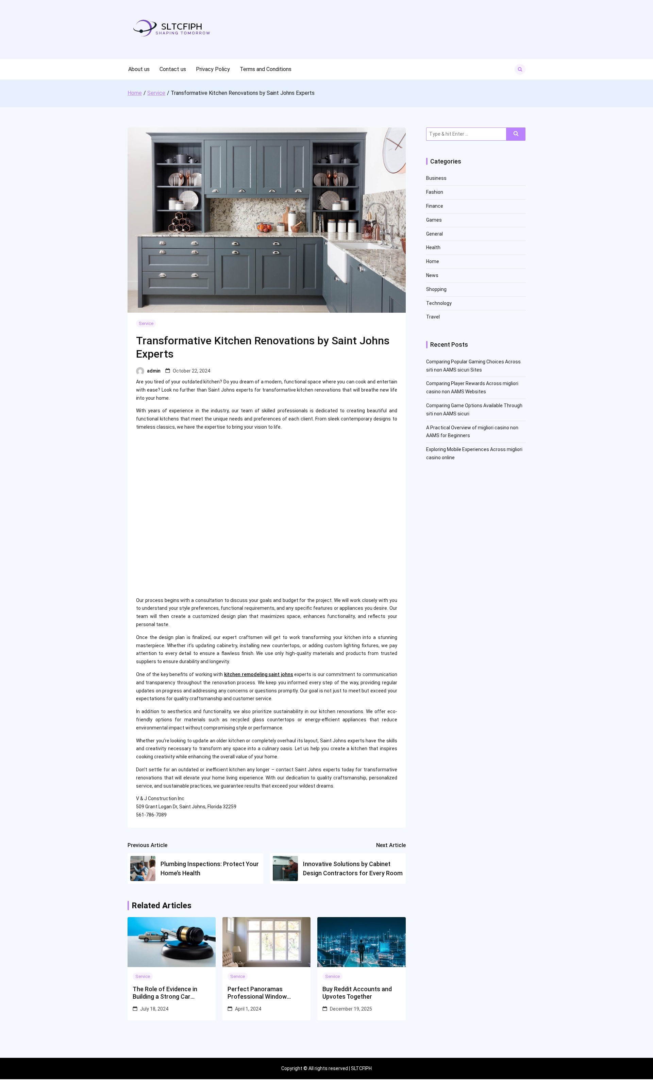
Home (432, 261)
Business (436, 178)
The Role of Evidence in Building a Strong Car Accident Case (165, 992)
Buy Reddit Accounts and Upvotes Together (357, 992)
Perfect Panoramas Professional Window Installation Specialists (259, 992)
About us (139, 69)
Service (146, 323)
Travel (433, 317)
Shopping (436, 289)
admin (154, 371)
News (432, 275)
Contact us (173, 69)
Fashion (434, 192)
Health (433, 247)
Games (434, 220)
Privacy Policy (213, 69)
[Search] (515, 134)
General (434, 234)
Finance (434, 206)
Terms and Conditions (265, 69)
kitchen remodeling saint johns (258, 674)
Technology (439, 303)
